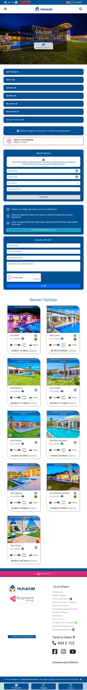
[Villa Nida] (23, 319)
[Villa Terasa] (23, 529)
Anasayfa (30, 38)
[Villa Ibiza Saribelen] (63, 424)
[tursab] (25, 2)
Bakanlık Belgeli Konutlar (63, 630)
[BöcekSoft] (80, 679)
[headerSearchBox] (80, 9)
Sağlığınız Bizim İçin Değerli (64, 622)
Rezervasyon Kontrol (61, 599)
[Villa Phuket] (63, 372)
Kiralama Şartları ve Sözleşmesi (65, 602)
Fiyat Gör (43, 197)
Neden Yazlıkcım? (60, 595)
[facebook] (55, 651)
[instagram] (63, 651)
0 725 (11, 2)
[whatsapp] (16, 2)
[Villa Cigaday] (23, 477)
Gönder (43, 286)
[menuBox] (5, 9)
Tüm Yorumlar (59, 619)
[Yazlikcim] (43, 9)
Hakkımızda (58, 592)
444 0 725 (65, 643)
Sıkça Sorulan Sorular (61, 606)
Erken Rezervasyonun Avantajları (66, 609)
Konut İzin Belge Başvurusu (64, 626)
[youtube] (72, 651)
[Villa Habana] (23, 424)
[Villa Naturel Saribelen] (63, 477)
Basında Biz (58, 616)
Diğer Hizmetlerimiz (61, 612)
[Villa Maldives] (23, 372)
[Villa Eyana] (63, 319)
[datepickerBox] (35, 335)
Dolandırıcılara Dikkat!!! (65, 662)
